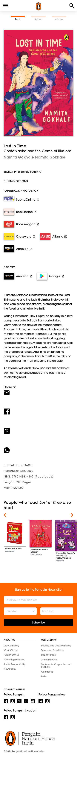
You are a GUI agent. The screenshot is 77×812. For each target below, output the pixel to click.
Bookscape (24, 212)
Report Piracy (48, 655)
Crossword (24, 236)
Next (72, 515)
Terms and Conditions (52, 650)
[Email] (38, 390)
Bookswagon (25, 224)
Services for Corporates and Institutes (56, 665)
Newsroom (10, 668)
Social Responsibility (15, 664)
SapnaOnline (25, 199)
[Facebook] (38, 409)
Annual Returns (49, 659)
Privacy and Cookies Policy (56, 645)
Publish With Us (11, 655)
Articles (59, 19)
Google (54, 276)
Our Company (11, 645)
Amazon (22, 249)
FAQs (44, 676)
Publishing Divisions (14, 659)
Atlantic (57, 236)
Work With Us (10, 650)
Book (18, 19)
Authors (38, 19)
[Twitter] (38, 428)
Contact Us (47, 671)
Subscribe (38, 622)
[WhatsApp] (38, 447)
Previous (5, 515)
